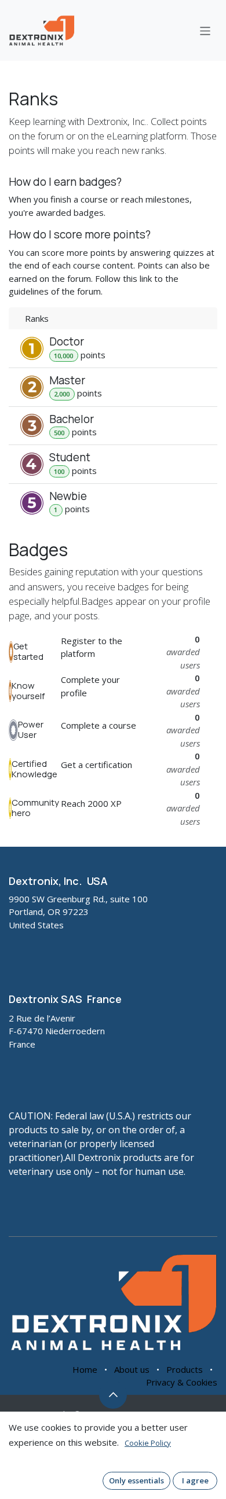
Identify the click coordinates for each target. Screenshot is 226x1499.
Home (84, 1369)
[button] (113, 1395)
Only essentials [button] (136, 1480)
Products (184, 1369)
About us (132, 1369)
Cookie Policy (148, 1443)
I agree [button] (195, 1480)
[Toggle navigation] (205, 30)
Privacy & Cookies (181, 1382)
